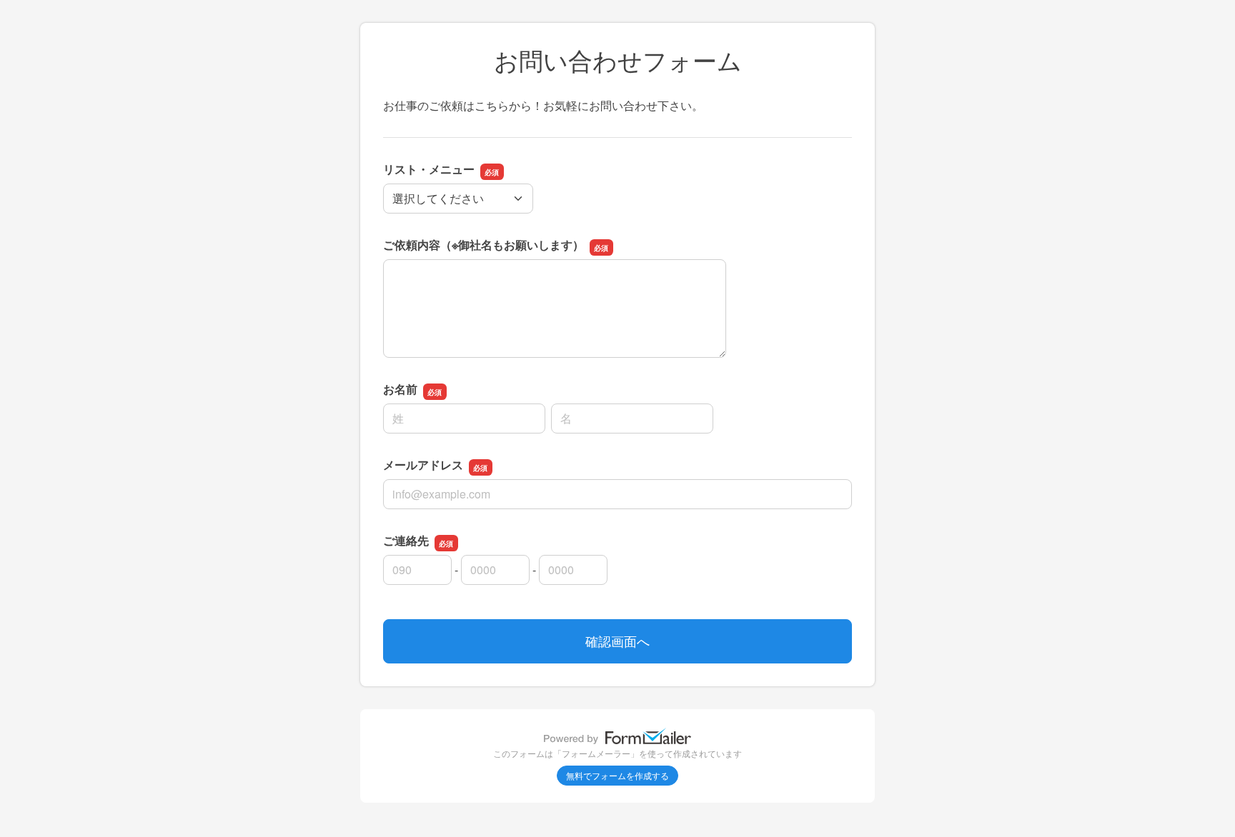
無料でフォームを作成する (617, 775)
